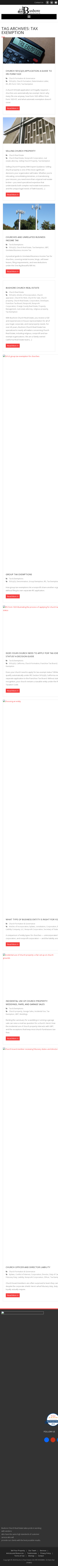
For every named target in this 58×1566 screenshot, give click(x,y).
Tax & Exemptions (16, 244)
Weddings (24, 1014)
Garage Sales (28, 1011)
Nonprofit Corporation (34, 158)
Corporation (34, 300)
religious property (41, 309)
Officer (46, 1277)
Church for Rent (21, 298)
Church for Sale (34, 298)
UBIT (46, 247)
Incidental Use (40, 1011)
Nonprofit (27, 303)
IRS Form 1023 (14, 84)
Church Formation (24, 81)
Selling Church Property (20, 150)
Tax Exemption (27, 84)
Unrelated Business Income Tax (18, 250)
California (20, 663)
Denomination (22, 581)
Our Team (32, 1550)
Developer (44, 300)
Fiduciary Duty (11, 1277)
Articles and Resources (15, 1553)
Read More (12, 108)
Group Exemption (36, 581)
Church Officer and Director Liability (28, 1267)
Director (45, 1274)
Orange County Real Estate (27, 306)
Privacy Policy (45, 1553)
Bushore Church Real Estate (22, 287)
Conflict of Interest (22, 1274)
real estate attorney (25, 309)
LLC (22, 929)
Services (43, 1550)
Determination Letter (40, 81)
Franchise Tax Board (14, 303)
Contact (41, 1556)
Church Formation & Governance (22, 78)
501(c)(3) (12, 81)
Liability (21, 1277)
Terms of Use (19, 1556)
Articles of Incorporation (26, 295)
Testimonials (32, 1553)
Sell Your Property (18, 1550)
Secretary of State (51, 929)
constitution (40, 926)
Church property (15, 1011)
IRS (7, 84)
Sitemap (31, 1556)
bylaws (32, 926)
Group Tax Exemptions (19, 574)
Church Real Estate (16, 155)
